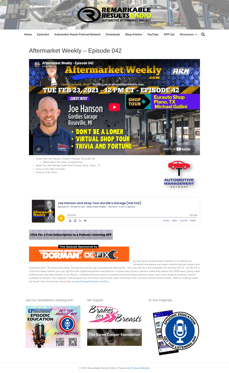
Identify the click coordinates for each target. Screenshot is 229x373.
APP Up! (169, 34)
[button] (203, 34)
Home (28, 34)
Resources (187, 34)
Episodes (43, 34)
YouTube (153, 34)
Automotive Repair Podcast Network (77, 34)
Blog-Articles (133, 34)
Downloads (113, 34)
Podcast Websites (140, 368)
